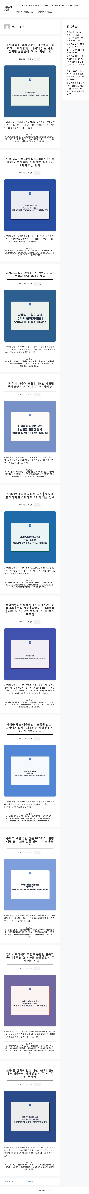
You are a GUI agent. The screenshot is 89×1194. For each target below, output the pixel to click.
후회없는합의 (33, 365)
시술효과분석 (26, 141)
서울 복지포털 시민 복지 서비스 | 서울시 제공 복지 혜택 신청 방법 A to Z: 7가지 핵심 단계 (30, 162)
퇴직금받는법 (14, 820)
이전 (7, 1181)
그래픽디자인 (13, 1046)
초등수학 (15, 704)
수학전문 (33, 702)
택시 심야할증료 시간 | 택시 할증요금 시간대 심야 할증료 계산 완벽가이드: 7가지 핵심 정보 (75, 88)
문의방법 (24, 702)
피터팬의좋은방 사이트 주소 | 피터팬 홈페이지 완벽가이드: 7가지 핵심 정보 (30, 495)
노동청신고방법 (24, 816)
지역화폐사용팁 (47, 474)
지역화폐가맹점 (41, 472)
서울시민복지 (45, 252)
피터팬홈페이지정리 (23, 587)
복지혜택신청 (10, 252)
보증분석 (15, 1167)
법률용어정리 (22, 1165)
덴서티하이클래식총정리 (17, 139)
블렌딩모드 (34, 1046)
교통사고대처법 (13, 361)
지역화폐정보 (16, 476)
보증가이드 (34, 1165)
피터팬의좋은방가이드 (15, 582)
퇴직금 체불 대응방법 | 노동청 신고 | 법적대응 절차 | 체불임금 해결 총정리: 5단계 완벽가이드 (30, 727)
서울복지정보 (22, 252)
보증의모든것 (25, 1167)
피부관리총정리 (39, 141)
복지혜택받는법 (47, 250)
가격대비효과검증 (14, 136)
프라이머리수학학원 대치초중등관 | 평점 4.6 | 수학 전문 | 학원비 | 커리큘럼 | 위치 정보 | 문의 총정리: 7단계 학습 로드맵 (30, 609)
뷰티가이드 (44, 139)
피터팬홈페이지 (33, 585)
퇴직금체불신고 (43, 820)
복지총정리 (35, 250)
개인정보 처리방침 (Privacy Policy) (65, 5)
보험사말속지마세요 (16, 363)
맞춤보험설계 (12, 930)
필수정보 (36, 363)
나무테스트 (8, 8)
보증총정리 (36, 1167)
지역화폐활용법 (42, 476)
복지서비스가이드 (23, 250)
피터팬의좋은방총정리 (17, 585)
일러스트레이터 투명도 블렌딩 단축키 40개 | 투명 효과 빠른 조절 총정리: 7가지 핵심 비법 (30, 957)
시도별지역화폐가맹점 (15, 472)
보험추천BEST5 (38, 930)
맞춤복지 (11, 250)
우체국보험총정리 (41, 932)
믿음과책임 (12, 1165)
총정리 (28, 363)
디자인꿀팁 (24, 1046)
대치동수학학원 (13, 702)
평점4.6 (36, 704)
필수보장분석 (39, 934)
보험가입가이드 (25, 930)
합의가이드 (45, 363)
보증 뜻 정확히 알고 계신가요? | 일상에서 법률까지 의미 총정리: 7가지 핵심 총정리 (30, 1073)
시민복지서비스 (35, 255)
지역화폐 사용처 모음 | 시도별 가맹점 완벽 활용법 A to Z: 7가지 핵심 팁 (30, 385)
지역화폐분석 (18, 474)
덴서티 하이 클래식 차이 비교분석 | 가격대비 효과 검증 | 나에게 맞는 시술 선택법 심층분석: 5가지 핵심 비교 (30, 48)
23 (24, 1181)
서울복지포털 (33, 252)
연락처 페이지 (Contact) (24, 12)
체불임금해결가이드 (45, 818)
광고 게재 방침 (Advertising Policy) (34, 5)
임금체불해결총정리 (17, 818)
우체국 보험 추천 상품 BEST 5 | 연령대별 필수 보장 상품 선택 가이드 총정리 (30, 841)
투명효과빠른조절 (40, 1050)
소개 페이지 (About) (45, 12)
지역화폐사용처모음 (32, 474)
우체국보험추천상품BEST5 (23, 934)
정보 (30, 134)
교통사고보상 (25, 361)
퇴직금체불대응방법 (29, 820)
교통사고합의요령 (39, 361)
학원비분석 (36, 707)
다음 (30, 1181)
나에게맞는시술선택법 (30, 136)
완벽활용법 (29, 472)
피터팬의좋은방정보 (32, 582)
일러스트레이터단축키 (17, 1048)
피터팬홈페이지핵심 (39, 587)
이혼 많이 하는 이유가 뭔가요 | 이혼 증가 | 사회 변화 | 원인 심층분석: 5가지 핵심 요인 (76, 61)
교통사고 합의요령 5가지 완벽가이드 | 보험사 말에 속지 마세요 (30, 274)
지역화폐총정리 (28, 476)
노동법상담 (12, 816)
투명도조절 (28, 1050)
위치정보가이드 (44, 702)
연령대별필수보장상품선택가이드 (20, 932)
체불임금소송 (30, 818)
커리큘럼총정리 (26, 704)
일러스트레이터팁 (15, 1050)
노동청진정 (36, 816)
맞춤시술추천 (33, 139)
